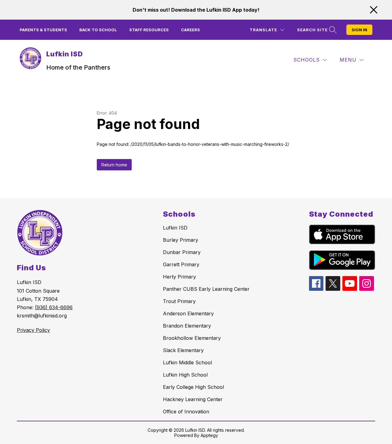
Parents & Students (43, 29)
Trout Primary (179, 301)
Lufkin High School (185, 375)
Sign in (359, 29)
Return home (114, 164)
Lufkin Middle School (187, 362)
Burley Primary (180, 240)
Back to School (98, 29)
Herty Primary (179, 277)
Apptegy (209, 435)
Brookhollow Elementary (192, 338)
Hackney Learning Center (193, 399)
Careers (190, 29)
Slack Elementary (183, 350)
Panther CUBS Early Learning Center (206, 289)
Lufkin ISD (175, 228)
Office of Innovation (186, 411)
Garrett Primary (181, 264)
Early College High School (193, 387)
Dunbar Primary (182, 252)
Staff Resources (149, 29)
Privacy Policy (33, 330)
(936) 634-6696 (54, 307)
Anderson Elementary (188, 313)
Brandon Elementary (187, 326)
